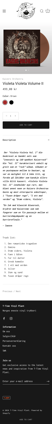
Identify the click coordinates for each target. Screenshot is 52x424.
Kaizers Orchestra (13, 79)
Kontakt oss (9, 346)
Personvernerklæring (14, 341)
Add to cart (26, 419)
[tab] (26, 214)
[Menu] (4, 11)
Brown (5, 102)
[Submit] (48, 381)
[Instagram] (11, 318)
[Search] (42, 11)
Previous (8, 291)
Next (18, 291)
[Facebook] (4, 318)
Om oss (6, 331)
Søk (4, 350)
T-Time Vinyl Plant (19, 410)
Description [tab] (9, 140)
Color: (10, 96)
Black (11, 102)
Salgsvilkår (9, 336)
